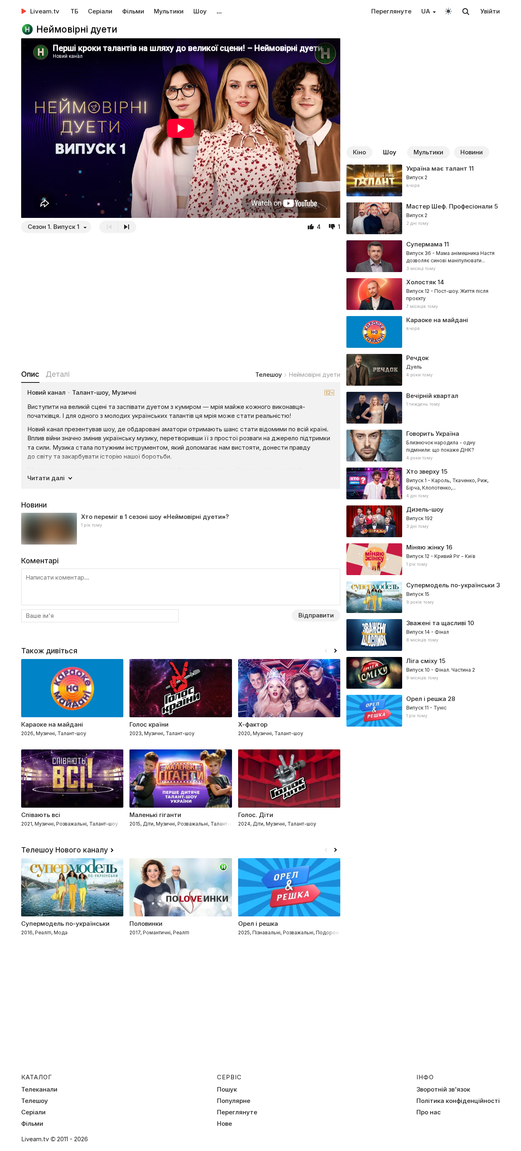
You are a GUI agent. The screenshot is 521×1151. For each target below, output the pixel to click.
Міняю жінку (425, 547)
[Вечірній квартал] (423, 408)
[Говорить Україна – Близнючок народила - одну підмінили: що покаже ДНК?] (423, 445)
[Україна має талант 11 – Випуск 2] (423, 180)
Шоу (200, 11)
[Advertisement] (180, 301)
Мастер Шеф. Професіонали (449, 206)
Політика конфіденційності (458, 1101)
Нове (224, 1123)
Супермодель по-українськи (450, 585)
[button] (335, 651)
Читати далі (46, 478)
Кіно (359, 152)
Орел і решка (426, 699)
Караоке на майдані (437, 320)
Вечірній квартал (432, 396)
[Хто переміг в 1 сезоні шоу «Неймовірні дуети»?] (180, 529)
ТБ (74, 11)
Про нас (428, 1112)
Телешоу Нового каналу (64, 850)
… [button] (219, 11)
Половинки (145, 923)
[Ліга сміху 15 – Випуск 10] (423, 673)
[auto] (448, 10)
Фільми (133, 11)
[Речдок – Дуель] (423, 370)
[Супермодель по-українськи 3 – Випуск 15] (423, 597)
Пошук (227, 1089)
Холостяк (421, 282)
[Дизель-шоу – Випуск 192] (423, 521)
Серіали (100, 11)
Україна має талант (436, 168)
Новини (471, 152)
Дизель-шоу (425, 509)
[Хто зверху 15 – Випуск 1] (423, 483)
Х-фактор (252, 724)
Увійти (490, 11)
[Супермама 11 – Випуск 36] (423, 256)
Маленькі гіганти (155, 815)
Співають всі (40, 815)
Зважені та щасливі (436, 623)
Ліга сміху (422, 661)
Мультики (169, 11)
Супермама (424, 244)
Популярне (233, 1101)
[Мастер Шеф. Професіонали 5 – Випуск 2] (423, 218)
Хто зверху (423, 471)
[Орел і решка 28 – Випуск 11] (423, 711)
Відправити (316, 615)
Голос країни (149, 724)
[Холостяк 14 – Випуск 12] (423, 294)
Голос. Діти (255, 815)
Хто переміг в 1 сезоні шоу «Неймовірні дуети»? (155, 517)
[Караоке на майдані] (423, 332)
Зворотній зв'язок (443, 1089)
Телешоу (268, 374)
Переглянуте (391, 11)
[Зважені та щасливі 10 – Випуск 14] (423, 635)
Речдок (417, 358)
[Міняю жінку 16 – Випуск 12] (423, 559)
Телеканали (39, 1089)
